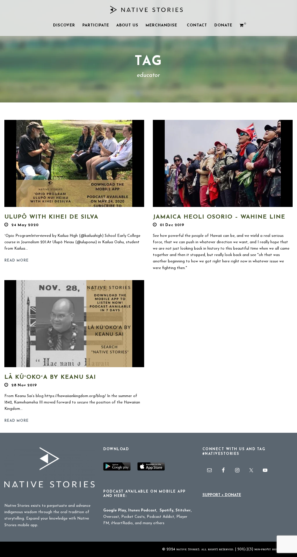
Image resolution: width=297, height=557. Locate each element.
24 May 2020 (25, 225)
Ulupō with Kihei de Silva (51, 217)
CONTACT (197, 25)
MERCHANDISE (161, 25)
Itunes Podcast (142, 510)
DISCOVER (64, 25)
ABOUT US (127, 25)
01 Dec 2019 (172, 225)
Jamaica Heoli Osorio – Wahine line (219, 217)
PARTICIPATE (95, 25)
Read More (16, 260)
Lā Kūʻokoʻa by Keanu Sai (50, 377)
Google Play (114, 510)
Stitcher (183, 510)
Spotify (166, 510)
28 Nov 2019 (24, 385)
